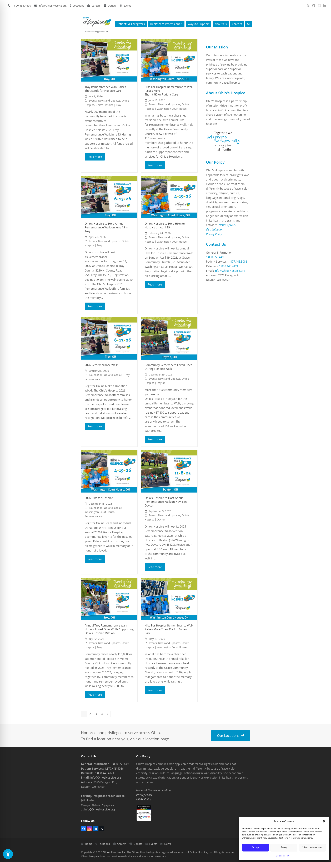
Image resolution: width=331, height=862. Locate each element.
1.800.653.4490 (21, 5)
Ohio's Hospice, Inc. (114, 852)
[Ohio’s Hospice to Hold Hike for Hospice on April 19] (169, 197)
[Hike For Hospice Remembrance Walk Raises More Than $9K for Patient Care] (169, 60)
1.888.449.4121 (228, 266)
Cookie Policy (282, 855)
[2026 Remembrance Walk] (109, 338)
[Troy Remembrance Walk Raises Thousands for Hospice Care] (109, 60)
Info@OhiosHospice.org (52, 5)
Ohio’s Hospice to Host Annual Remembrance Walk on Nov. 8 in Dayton (166, 501)
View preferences (312, 847)
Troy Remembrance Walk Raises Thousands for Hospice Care (105, 89)
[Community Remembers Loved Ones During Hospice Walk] (169, 338)
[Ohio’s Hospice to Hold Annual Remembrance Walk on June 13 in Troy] (109, 197)
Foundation (96, 375)
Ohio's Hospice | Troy (117, 375)
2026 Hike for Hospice (99, 498)
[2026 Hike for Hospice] (109, 471)
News (167, 843)
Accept (255, 847)
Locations (78, 5)
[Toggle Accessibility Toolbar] (8, 854)
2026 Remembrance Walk (101, 365)
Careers (96, 5)
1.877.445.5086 (237, 261)
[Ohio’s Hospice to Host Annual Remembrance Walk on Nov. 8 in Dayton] (169, 471)
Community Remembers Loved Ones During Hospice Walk (169, 367)
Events (127, 5)
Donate (112, 5)
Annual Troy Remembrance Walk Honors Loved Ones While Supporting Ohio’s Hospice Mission (109, 629)
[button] (324, 821)
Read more (95, 157)
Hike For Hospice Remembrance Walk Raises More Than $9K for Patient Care (169, 629)
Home (88, 843)
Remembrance (93, 379)
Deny (284, 847)
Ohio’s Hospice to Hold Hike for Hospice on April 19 (165, 225)
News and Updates (109, 100)
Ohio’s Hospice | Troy (108, 105)
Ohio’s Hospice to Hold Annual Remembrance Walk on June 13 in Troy (106, 227)
